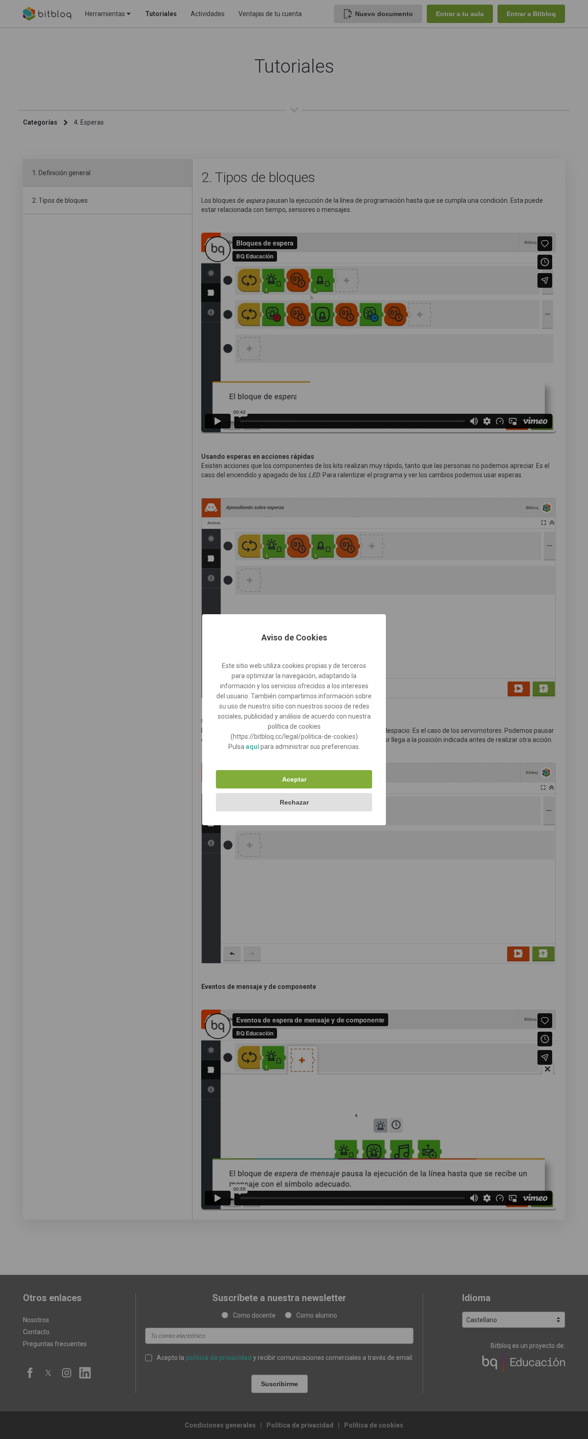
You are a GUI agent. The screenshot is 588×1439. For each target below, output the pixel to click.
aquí (252, 746)
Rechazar (294, 802)
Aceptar (294, 779)
